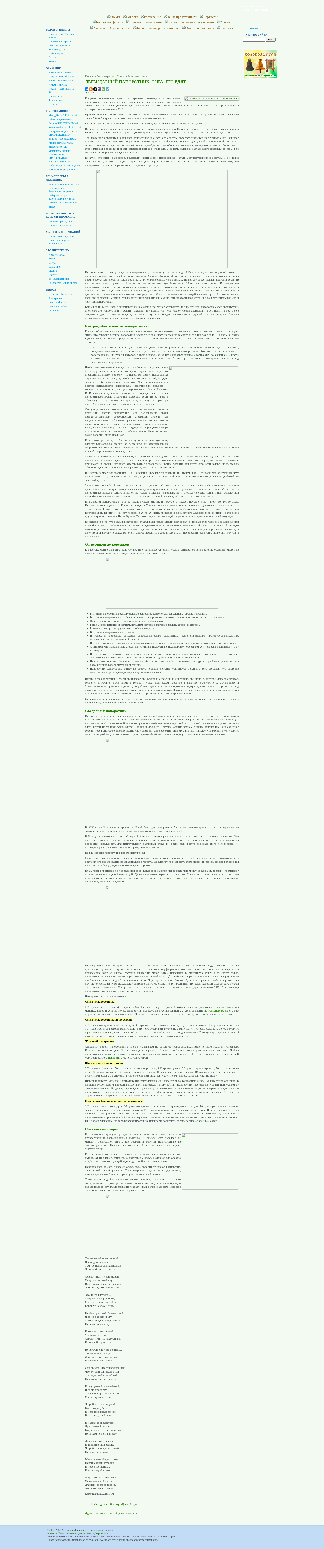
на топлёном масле (216, 1010)
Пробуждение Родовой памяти (61, 35)
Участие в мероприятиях (62, 169)
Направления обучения (61, 76)
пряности (114, 1057)
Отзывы (53, 104)
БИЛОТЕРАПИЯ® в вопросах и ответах (60, 159)
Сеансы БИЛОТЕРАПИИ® (63, 123)
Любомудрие (56, 53)
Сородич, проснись (59, 45)
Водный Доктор (57, 302)
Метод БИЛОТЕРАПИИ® (63, 115)
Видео (52, 206)
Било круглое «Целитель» (63, 138)
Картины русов (57, 49)
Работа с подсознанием (61, 80)
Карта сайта (101, 1533)
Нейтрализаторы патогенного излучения (62, 197)
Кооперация (55, 298)
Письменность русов (60, 41)
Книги (52, 61)
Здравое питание (137, 76)
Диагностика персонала (62, 236)
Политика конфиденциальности (76, 1533)
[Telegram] (107, 89)
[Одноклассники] (91, 89)
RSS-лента (252, 28)
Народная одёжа (58, 306)
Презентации (56, 96)
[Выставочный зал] (260, 77)
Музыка (53, 270)
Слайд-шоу (55, 266)
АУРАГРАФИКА (58, 84)
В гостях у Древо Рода (61, 294)
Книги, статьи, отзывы (61, 142)
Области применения (60, 119)
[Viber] (99, 89)
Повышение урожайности (63, 202)
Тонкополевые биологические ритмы (61, 189)
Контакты (52, 1533)
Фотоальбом (55, 100)
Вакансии (54, 310)
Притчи (53, 274)
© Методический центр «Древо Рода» (114, 1504)
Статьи (52, 57)
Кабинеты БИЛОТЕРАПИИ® (65, 127)
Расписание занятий (60, 72)
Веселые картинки (59, 278)
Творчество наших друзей (63, 283)
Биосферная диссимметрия (64, 184)
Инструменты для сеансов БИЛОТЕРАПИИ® (63, 133)
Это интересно (105, 76)
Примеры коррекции (60, 225)
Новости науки (57, 254)
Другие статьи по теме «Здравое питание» (111, 1513)
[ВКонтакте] (86, 89)
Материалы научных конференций (60, 152)
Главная (89, 76)
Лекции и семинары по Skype (61, 90)
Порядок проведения (60, 221)
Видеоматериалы (58, 146)
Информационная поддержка (65, 165)
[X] (95, 89)
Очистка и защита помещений (59, 241)
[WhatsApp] (103, 89)
